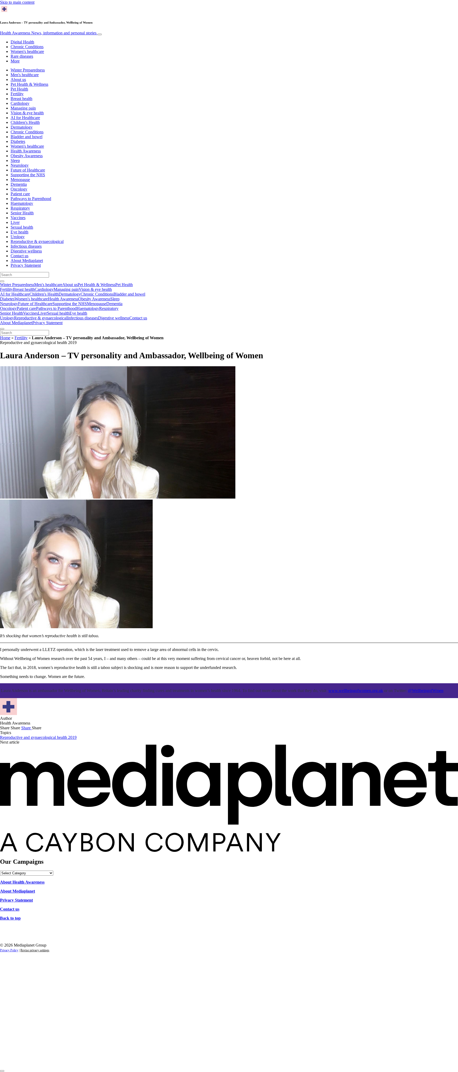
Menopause (20, 179)
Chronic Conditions (27, 46)
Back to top (10, 918)
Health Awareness (48, 33)
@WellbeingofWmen (425, 690)
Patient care (20, 194)
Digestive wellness (26, 251)
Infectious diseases (26, 246)
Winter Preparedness (28, 70)
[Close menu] (2, 329)
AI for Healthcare (25, 117)
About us (18, 79)
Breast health (21, 98)
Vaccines (18, 217)
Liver (15, 222)
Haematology (22, 203)
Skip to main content (17, 2)
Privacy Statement (26, 265)
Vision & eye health (27, 113)
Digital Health (22, 42)
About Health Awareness (22, 882)
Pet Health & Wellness (29, 84)
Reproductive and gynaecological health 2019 (38, 737)
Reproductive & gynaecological (37, 241)
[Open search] (2, 281)
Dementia (19, 184)
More (15, 61)
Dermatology (22, 127)
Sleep (15, 160)
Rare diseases (22, 56)
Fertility (17, 94)
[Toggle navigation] (100, 34)
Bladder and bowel (26, 136)
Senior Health (22, 213)
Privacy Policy (9, 950)
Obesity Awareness (27, 155)
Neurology (20, 165)
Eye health (19, 232)
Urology (18, 236)
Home (5, 338)
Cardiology (20, 103)
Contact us (19, 256)
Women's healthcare (27, 51)
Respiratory (20, 208)
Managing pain (23, 108)
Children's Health (25, 122)
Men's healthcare (25, 75)
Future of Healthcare (28, 170)
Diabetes (18, 141)
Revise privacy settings (34, 950)
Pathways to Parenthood (31, 198)
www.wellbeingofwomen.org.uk (355, 690)
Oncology (19, 189)
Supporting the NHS (28, 175)
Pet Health (19, 89)
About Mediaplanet (27, 260)
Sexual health (22, 227)
